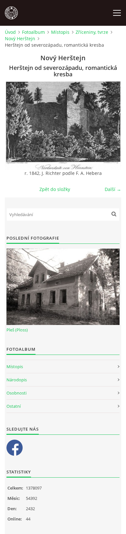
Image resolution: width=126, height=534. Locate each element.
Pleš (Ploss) (17, 330)
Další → (113, 189)
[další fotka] (110, 125)
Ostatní (13, 406)
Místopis (60, 32)
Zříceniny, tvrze (92, 32)
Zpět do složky (54, 189)
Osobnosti (16, 393)
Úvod (10, 32)
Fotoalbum (33, 32)
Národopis (16, 380)
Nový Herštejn (20, 38)
